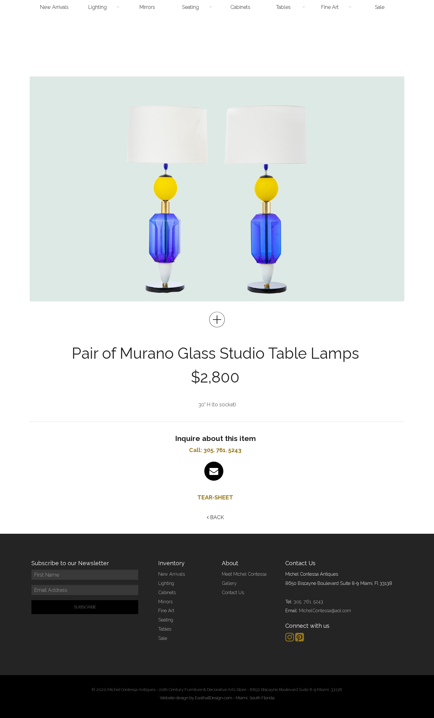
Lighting (97, 7)
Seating (190, 7)
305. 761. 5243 (308, 601)
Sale (379, 7)
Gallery (229, 583)
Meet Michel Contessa (244, 574)
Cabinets (240, 7)
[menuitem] (54, 7)
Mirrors (147, 7)
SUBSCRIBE (85, 607)
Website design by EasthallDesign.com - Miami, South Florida (217, 697)
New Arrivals (54, 7)
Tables (283, 7)
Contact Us (233, 592)
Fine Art (330, 7)
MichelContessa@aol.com (325, 610)
